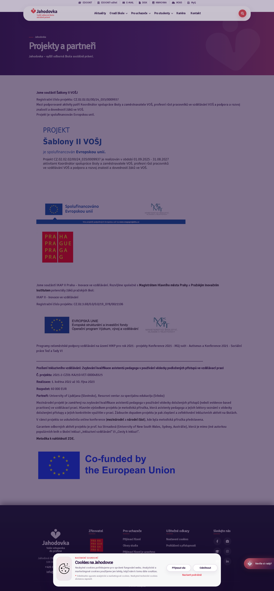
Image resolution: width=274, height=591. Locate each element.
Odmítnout (205, 567)
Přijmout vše (178, 567)
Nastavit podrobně (192, 574)
